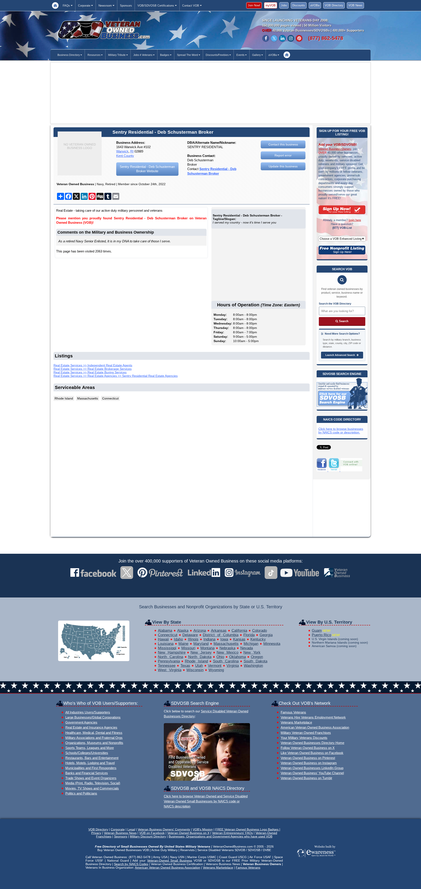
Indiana (209, 639)
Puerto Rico (321, 635)
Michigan (251, 644)
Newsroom (105, 5)
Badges (165, 55)
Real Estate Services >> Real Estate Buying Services (90, 372)
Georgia (266, 635)
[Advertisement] (210, 93)
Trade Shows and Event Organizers (90, 778)
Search (343, 321)
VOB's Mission (203, 829)
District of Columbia (220, 635)
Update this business (283, 166)
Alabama (165, 630)
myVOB (271, 5)
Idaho (178, 639)
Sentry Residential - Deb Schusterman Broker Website (147, 169)
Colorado (259, 630)
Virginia (233, 666)
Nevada (246, 648)
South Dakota (255, 661)
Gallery (256, 55)
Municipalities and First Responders (90, 768)
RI (132, 151)
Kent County (125, 156)
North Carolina (170, 657)
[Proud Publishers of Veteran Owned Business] (316, 857)
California (239, 630)
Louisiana (165, 644)
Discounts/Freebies (217, 55)
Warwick (122, 151)
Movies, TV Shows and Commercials (92, 788)
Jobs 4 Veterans (143, 55)
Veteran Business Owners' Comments (164, 829)
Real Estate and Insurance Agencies (91, 727)
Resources (94, 55)
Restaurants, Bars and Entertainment (91, 758)
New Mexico (227, 652)
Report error (283, 155)
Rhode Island (196, 661)
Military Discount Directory (148, 836)
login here (355, 220)
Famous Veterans (293, 712)
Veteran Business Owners (334, 149)
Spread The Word (188, 55)
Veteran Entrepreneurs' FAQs (232, 833)
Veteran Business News (120, 833)
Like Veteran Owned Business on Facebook (312, 753)
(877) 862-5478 (325, 38)
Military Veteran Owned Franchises (306, 733)
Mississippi (167, 648)
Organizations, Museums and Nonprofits (94, 743)
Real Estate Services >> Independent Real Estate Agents (93, 365)
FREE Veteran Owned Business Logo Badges (247, 829)
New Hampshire (172, 652)
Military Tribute (117, 55)
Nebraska (227, 648)
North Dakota (199, 657)
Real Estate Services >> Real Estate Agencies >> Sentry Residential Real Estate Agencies (116, 376)
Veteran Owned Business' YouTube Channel (312, 773)
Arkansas (219, 630)
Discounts (298, 5)
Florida (249, 635)
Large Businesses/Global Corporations (93, 717)
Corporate (84, 5)
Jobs (284, 5)
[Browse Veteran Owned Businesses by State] (93, 660)
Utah (199, 666)
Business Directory (68, 55)
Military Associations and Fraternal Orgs (94, 738)
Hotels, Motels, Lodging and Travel (90, 763)
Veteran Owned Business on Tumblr (306, 778)
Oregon (257, 657)
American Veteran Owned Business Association (315, 727)
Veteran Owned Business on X (188, 833)
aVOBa (314, 5)
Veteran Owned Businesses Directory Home (312, 743)
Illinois (193, 639)
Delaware (190, 635)
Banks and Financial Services (86, 773)
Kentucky (258, 639)
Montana (207, 648)
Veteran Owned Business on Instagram (309, 763)
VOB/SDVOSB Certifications (156, 5)
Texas (185, 666)
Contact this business (283, 144)
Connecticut (167, 635)
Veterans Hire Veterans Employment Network (313, 717)
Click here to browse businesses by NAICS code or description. (340, 430)
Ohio (220, 657)
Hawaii (163, 639)
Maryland (201, 644)
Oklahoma (237, 657)
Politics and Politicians (81, 793)
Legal (131, 829)
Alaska (182, 630)
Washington (253, 666)
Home (55, 5)
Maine (183, 644)
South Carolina (226, 661)
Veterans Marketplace (296, 722)
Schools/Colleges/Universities (86, 753)
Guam (317, 630)
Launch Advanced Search (340, 355)
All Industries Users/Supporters (87, 712)
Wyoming (216, 670)
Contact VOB (191, 5)
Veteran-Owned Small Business (169, 860)
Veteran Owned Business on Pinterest (308, 758)
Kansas (239, 639)
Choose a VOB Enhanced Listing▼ (342, 238)
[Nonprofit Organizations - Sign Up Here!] (342, 253)
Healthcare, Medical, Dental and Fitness (93, 733)
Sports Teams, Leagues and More (89, 748)
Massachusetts (226, 644)
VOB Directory (334, 5)
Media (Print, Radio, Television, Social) (92, 783)
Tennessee (166, 666)
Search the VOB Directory (335, 303)
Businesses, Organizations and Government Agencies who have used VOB (220, 836)
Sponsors (126, 5)
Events (240, 55)
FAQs (67, 5)
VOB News (355, 5)
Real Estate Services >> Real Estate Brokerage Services (93, 369)
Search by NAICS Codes (131, 864)
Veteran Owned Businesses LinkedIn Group (312, 768)
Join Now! (254, 5)
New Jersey (201, 652)
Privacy (96, 833)
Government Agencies (81, 722)
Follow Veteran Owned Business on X (308, 748)
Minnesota (271, 644)
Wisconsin (194, 670)
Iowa (224, 639)
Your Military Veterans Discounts (304, 738)
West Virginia (169, 670)
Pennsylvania (169, 661)
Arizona (199, 630)
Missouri (188, 648)
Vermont (214, 666)
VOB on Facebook (152, 833)
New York (251, 652)
